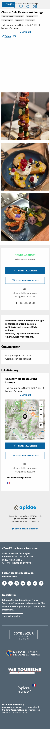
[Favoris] (21, 7)
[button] (28, 6)
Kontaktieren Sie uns (12, 707)
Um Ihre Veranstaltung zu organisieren (21, 709)
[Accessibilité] (15, 7)
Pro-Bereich (31, 707)
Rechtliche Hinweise (12, 704)
